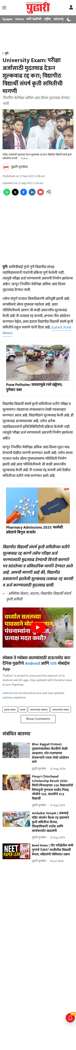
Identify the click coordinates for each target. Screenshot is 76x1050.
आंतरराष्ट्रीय (60, 19)
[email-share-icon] (40, 194)
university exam (60, 709)
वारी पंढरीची (33, 19)
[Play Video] (38, 627)
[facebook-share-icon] (23, 194)
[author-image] (6, 167)
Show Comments (38, 719)
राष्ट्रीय (47, 19)
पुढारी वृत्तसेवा (19, 167)
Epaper (8, 19)
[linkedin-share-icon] (32, 194)
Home (19, 19)
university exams (39, 709)
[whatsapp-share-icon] (6, 194)
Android (32, 663)
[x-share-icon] (15, 194)
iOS (53, 663)
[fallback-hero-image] (16, 750)
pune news (10, 709)
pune (22, 709)
